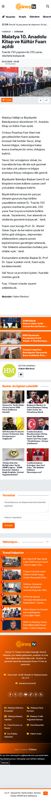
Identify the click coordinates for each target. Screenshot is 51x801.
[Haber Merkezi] (9, 370)
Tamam (5, 763)
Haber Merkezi (26, 369)
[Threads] (35, 694)
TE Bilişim (32, 750)
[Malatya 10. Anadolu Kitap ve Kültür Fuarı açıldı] (25, 82)
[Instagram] (20, 694)
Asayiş (22, 17)
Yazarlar (10, 17)
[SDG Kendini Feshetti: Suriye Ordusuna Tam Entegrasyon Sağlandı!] (13, 423)
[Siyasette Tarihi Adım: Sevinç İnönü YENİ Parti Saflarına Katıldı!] (13, 397)
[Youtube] (25, 694)
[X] (15, 694)
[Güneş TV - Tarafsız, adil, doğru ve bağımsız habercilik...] (25, 6)
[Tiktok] (30, 694)
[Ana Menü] (3, 6)
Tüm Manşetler (37, 725)
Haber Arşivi (36, 734)
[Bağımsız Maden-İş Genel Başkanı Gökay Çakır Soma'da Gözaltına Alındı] (38, 397)
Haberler (6, 32)
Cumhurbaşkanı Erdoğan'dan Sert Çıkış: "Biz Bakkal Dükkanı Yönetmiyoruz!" (36, 467)
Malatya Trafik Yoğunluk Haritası (35, 718)
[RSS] (41, 694)
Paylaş (8, 100)
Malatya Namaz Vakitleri (13, 718)
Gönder (8, 525)
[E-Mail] (20, 374)
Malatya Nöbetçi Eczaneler (13, 709)
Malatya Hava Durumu (35, 709)
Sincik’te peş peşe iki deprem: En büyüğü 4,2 (25, 24)
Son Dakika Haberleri (10, 735)
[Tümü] (47, 542)
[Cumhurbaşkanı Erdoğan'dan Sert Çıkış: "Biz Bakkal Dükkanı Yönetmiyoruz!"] (38, 454)
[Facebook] (10, 694)
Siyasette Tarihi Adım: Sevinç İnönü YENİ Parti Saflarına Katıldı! (26, 796)
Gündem (34, 17)
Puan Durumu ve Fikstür (13, 726)
